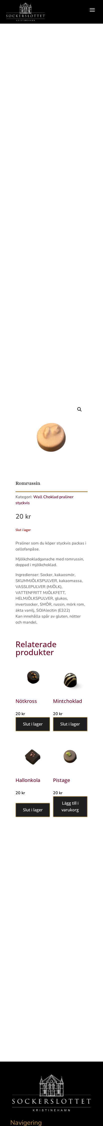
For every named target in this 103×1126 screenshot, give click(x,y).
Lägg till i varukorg (70, 806)
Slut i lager (33, 724)
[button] (79, 409)
